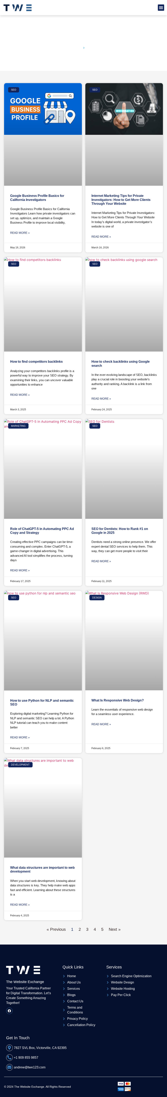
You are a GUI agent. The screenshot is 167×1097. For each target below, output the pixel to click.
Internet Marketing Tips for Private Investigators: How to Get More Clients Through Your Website (121, 199)
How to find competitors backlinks (36, 361)
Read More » (20, 232)
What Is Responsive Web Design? (117, 700)
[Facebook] (9, 1011)
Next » (115, 929)
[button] (161, 7)
